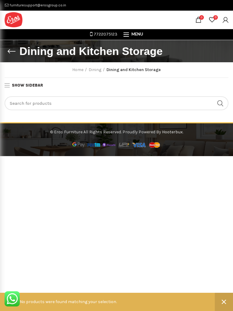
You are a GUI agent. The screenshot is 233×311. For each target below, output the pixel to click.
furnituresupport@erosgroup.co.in (37, 5)
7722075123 (105, 34)
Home (77, 69)
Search (220, 103)
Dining (95, 69)
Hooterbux (172, 132)
